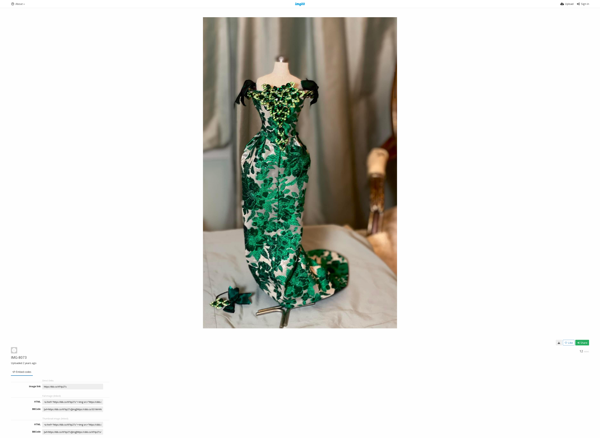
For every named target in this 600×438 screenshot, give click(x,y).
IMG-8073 (19, 357)
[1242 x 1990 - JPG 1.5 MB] (559, 342)
